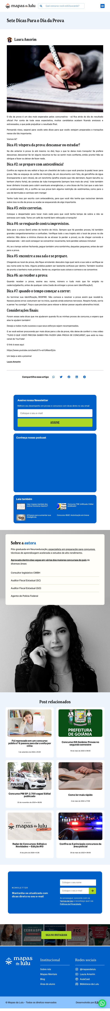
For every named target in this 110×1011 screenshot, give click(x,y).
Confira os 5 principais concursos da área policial (80, 845)
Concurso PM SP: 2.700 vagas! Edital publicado (30, 795)
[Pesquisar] (41, 6)
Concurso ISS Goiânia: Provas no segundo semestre (80, 743)
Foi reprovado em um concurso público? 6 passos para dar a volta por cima (29, 743)
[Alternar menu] (102, 6)
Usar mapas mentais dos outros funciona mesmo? (37, 505)
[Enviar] (92, 891)
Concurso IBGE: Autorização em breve (73, 515)
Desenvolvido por (90, 1002)
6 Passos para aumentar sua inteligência (39, 516)
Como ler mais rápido (80, 795)
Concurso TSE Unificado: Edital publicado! (80, 505)
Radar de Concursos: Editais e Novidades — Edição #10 (29, 845)
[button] (53, 377)
